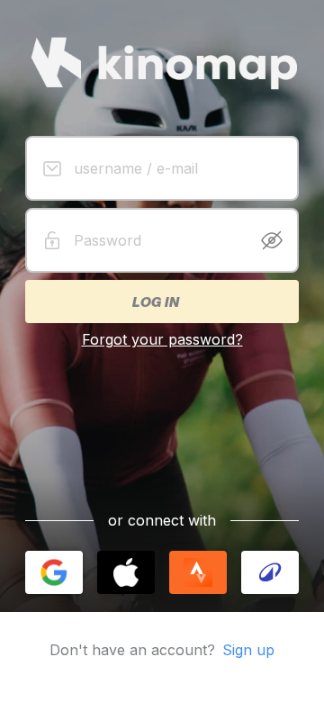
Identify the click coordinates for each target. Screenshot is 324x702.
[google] (54, 572)
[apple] (126, 572)
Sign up (248, 650)
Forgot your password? (162, 339)
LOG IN (154, 301)
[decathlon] (270, 572)
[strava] (198, 572)
